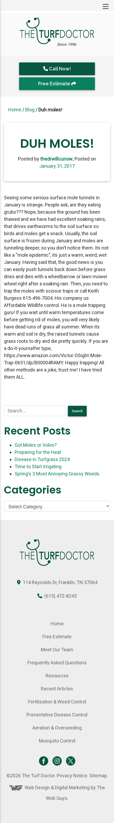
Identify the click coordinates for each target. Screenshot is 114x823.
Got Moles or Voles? (36, 445)
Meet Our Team (57, 649)
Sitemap (98, 775)
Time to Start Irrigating (38, 466)
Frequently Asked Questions (57, 662)
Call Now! (59, 68)
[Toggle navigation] (105, 6)
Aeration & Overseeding (57, 728)
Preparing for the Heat (38, 452)
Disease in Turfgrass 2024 (42, 459)
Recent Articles (57, 688)
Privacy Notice (72, 775)
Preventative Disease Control (57, 715)
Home (14, 109)
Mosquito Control (57, 741)
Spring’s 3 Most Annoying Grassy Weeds (57, 473)
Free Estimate (54, 83)
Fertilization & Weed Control (57, 701)
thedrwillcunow (56, 159)
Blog (29, 109)
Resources (57, 675)
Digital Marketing (72, 787)
